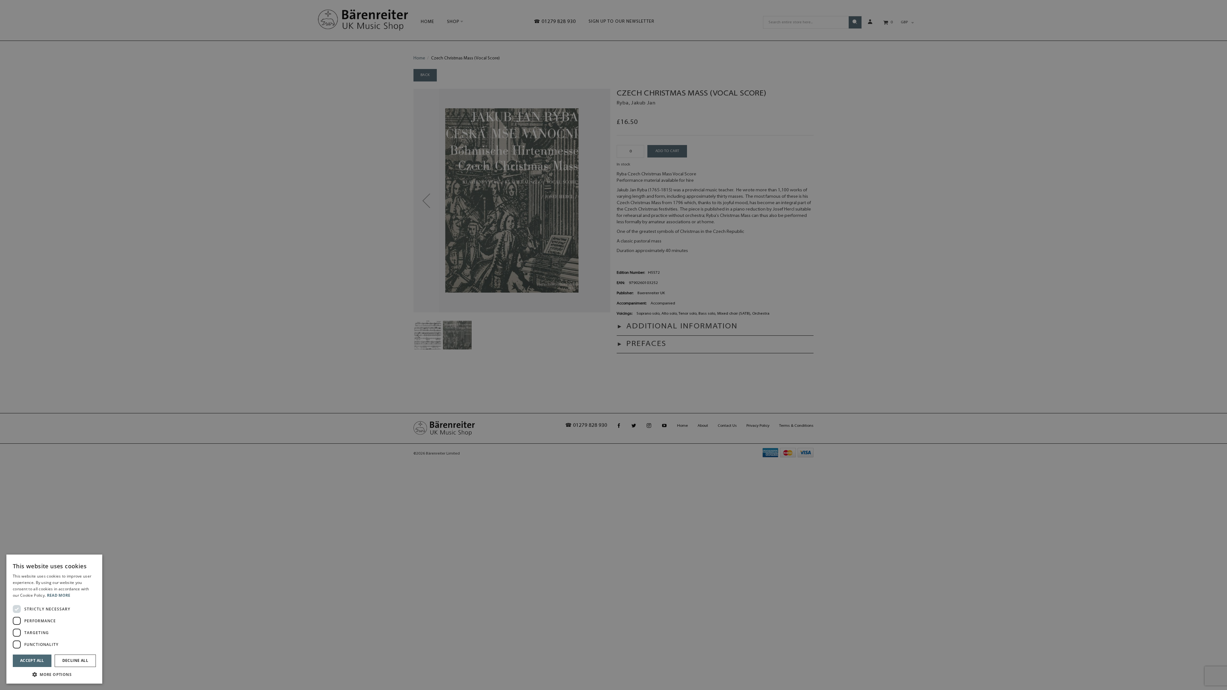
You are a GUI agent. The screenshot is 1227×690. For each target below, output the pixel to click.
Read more (59, 595)
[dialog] (54, 619)
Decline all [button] (75, 660)
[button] (54, 674)
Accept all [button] (32, 660)
